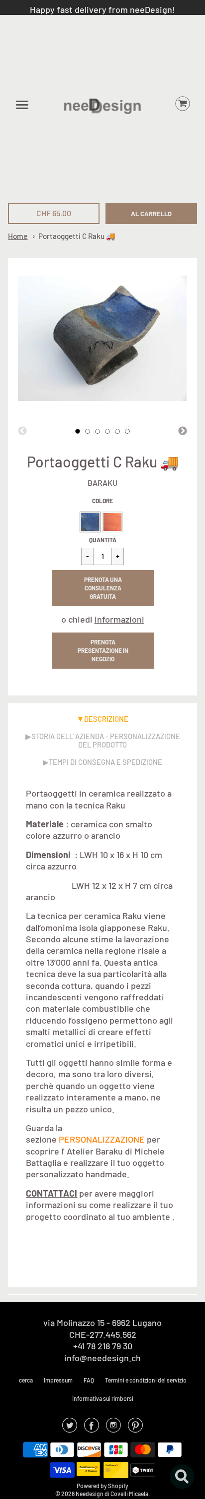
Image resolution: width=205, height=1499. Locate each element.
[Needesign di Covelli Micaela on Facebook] (91, 1428)
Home (17, 235)
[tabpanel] (77, 431)
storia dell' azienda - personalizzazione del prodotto (105, 740)
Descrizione (106, 718)
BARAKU (102, 482)
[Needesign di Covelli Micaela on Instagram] (113, 1428)
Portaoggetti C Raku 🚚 (76, 235)
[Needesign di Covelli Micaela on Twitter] (69, 1428)
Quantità (102, 539)
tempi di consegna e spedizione (105, 761)
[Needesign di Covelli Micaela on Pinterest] (135, 1428)
